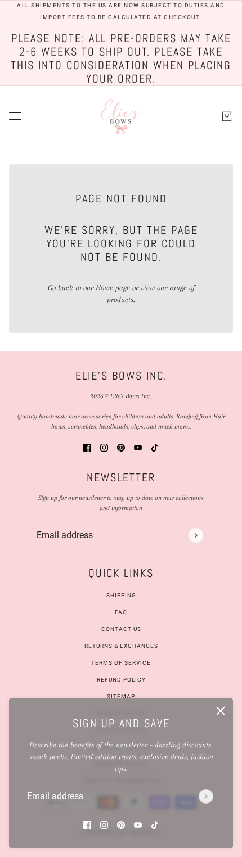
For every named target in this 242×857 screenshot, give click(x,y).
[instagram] (104, 824)
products (120, 299)
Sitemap (121, 696)
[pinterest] (121, 824)
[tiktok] (154, 824)
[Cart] (227, 116)
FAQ (121, 612)
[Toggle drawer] (15, 116)
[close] (220, 710)
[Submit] (206, 796)
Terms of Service (121, 663)
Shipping (121, 595)
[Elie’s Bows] (121, 116)
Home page (113, 287)
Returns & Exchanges (121, 646)
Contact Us (121, 629)
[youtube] (137, 824)
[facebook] (87, 824)
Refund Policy (121, 679)
